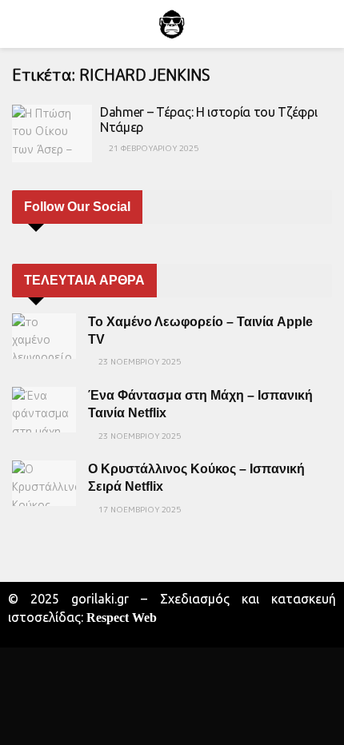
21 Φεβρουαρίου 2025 (152, 147)
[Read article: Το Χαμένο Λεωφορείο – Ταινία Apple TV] (44, 336)
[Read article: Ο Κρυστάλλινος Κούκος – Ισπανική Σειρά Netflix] (44, 483)
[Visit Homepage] (172, 24)
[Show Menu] (19, 24)
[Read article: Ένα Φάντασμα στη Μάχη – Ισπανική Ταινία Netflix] (44, 409)
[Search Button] (325, 24)
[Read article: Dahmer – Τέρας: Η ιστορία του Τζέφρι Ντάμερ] (52, 133)
